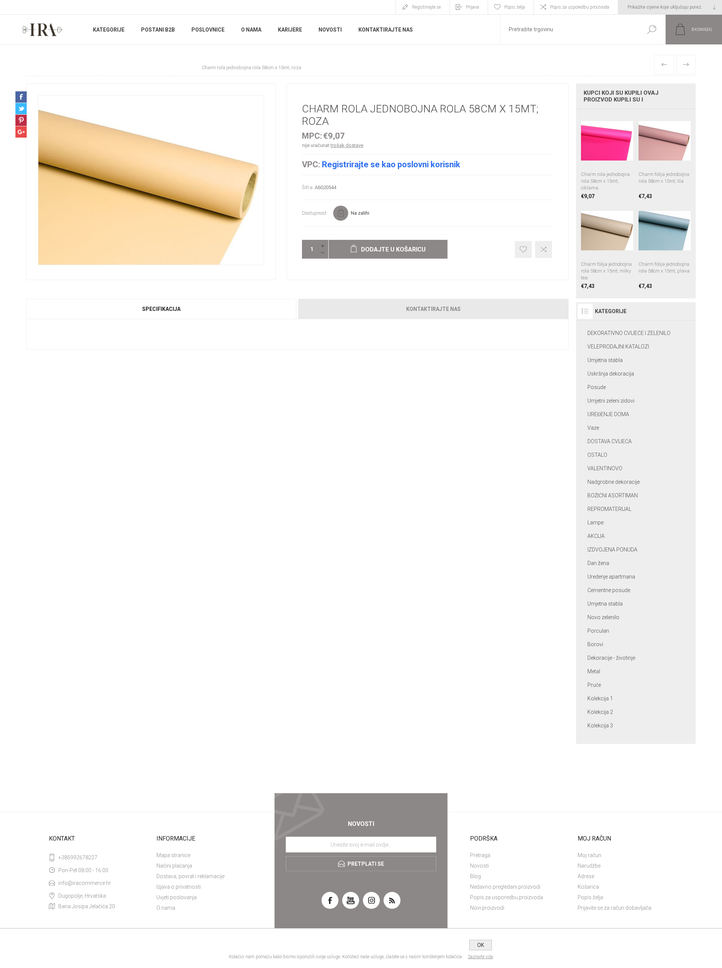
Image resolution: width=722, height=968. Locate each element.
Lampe (595, 523)
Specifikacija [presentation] (161, 309)
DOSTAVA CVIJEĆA (609, 441)
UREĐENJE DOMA (608, 414)
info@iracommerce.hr (84, 883)
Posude (596, 387)
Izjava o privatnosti (178, 887)
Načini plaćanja (174, 866)
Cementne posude (608, 590)
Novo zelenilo (603, 617)
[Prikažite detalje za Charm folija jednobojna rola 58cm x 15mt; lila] (665, 157)
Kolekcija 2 (600, 712)
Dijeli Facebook (21, 97)
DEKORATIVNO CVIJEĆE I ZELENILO (628, 333)
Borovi (595, 644)
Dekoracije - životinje (611, 658)
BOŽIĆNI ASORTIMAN (612, 495)
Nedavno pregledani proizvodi (505, 887)
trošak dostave (347, 145)
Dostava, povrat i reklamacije (190, 876)
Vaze (593, 428)
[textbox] (569, 29)
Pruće (594, 685)
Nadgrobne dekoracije (613, 482)
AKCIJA (596, 536)
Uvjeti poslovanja (176, 897)
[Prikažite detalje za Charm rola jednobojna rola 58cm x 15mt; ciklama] (607, 157)
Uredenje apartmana (611, 577)
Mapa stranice (173, 855)
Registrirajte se (426, 7)
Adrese (586, 876)
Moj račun (589, 855)
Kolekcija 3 (600, 726)
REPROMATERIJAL (609, 509)
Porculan (598, 631)
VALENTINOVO (604, 468)
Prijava (472, 7)
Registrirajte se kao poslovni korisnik (391, 164)
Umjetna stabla (605, 360)
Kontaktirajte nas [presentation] (433, 309)
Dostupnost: (315, 213)
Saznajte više (480, 956)
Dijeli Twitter (21, 108)
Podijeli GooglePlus (21, 132)
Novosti (479, 866)
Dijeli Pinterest (21, 120)
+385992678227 (77, 857)
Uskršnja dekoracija (610, 374)
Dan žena (598, 563)
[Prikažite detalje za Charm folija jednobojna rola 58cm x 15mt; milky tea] (607, 247)
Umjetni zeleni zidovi (610, 401)
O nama (165, 908)
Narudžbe (589, 866)
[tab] (161, 309)
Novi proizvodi (487, 908)
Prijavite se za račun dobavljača (614, 908)
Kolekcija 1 (600, 698)
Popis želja (590, 897)
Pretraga (480, 855)
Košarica (588, 887)
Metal (593, 671)
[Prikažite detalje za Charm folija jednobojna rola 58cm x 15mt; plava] (665, 247)
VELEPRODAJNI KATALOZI (618, 347)
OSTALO (597, 455)
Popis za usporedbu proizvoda (579, 7)
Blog (475, 876)
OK (480, 945)
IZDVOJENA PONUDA (612, 550)
